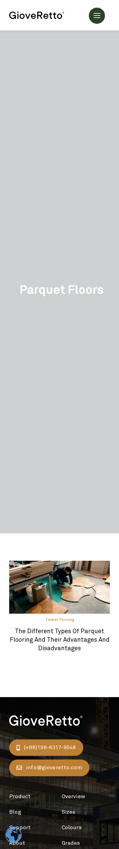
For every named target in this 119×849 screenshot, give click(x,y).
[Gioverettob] (36, 15)
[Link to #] (97, 16)
